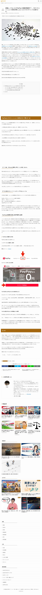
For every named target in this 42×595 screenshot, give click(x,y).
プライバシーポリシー (7, 579)
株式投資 (4, 534)
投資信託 (4, 532)
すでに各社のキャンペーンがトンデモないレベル (15, 88)
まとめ (6, 91)
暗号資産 (4, 539)
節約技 (4, 552)
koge (7, 386)
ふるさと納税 (5, 557)
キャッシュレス (6, 559)
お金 (4, 547)
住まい (4, 554)
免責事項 (4, 582)
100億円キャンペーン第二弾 (7, 46)
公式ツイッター (6, 575)
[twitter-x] (18, 396)
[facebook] (16, 396)
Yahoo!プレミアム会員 (33, 46)
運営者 (32, 589)
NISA (4, 529)
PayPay (4, 13)
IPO (3, 537)
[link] (14, 396)
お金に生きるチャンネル (7, 572)
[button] (5, 366)
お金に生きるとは (6, 570)
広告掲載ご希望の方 (7, 589)
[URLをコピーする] (37, 366)
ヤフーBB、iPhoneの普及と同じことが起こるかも (15, 87)
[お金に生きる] (3, 1)
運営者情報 (29, 394)
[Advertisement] (21, 105)
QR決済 (7, 13)
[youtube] (19, 396)
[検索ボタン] (38, 1)
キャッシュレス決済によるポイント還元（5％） (26, 52)
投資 (4, 525)
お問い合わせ (5, 584)
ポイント (4, 562)
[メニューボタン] (41, 1)
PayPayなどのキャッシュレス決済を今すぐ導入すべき (15, 85)
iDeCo (4, 527)
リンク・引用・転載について (8, 577)
